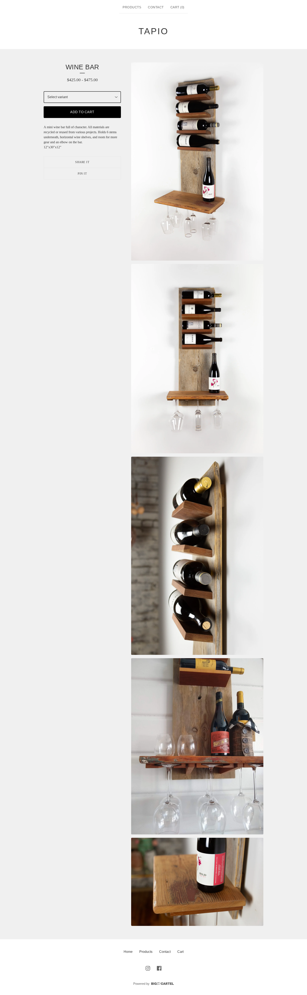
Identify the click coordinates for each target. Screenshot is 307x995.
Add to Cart (82, 112)
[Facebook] (159, 968)
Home (128, 951)
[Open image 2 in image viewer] (197, 358)
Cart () (177, 7)
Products (132, 7)
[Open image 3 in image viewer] (197, 556)
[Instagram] (148, 968)
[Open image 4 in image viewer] (197, 746)
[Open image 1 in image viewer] (197, 161)
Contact (156, 7)
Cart (180, 951)
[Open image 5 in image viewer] (197, 882)
